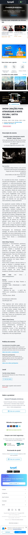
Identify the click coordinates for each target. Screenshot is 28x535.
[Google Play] (16, 472)
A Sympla (4, 501)
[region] (14, 530)
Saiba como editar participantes (10, 363)
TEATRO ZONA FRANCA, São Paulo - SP (13, 123)
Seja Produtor (5, 497)
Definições (7, 532)
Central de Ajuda (14, 454)
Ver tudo (24, 62)
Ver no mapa (8, 379)
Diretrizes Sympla (13, 523)
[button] (4, 528)
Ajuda (3, 504)
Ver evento (14, 15)
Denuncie (4, 387)
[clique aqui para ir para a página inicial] (10, 2)
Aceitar (20, 532)
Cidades (4, 489)
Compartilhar (15, 104)
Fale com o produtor (15, 411)
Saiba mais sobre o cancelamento (10, 352)
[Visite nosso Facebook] (19, 510)
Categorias (4, 493)
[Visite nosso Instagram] (12, 510)
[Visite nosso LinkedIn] (9, 510)
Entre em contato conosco (17, 519)
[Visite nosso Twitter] (16, 510)
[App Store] (10, 472)
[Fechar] (26, 527)
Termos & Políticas (17, 529)
